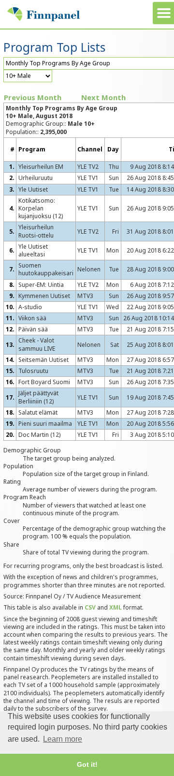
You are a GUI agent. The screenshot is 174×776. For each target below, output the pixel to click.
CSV (90, 607)
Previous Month (32, 97)
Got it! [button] (87, 764)
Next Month (103, 97)
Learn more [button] (62, 739)
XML (115, 607)
